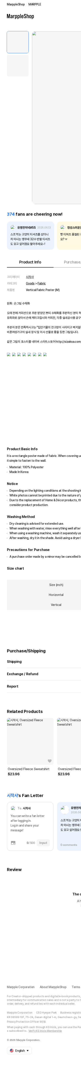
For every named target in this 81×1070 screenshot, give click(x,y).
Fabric (42, 283)
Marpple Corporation (21, 987)
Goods (30, 283)
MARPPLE (35, 4)
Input (43, 843)
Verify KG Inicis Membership (45, 1030)
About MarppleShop (53, 987)
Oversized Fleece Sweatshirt (28, 769)
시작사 (29, 277)
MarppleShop (16, 4)
